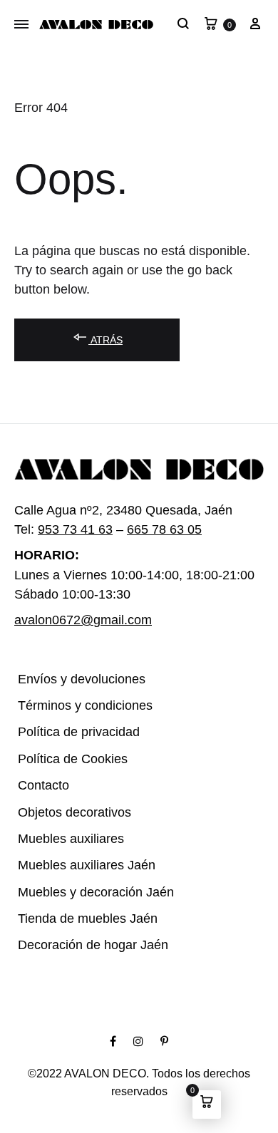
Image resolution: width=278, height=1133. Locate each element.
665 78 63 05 (160, 529)
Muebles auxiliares (65, 839)
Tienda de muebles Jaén (78, 918)
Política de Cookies (65, 759)
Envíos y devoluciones (72, 679)
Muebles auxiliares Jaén (78, 865)
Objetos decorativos (68, 812)
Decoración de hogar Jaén (84, 945)
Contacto (40, 785)
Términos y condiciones (75, 705)
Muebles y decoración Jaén (87, 892)
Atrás (103, 339)
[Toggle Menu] (21, 25)
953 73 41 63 (71, 529)
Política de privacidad (71, 732)
